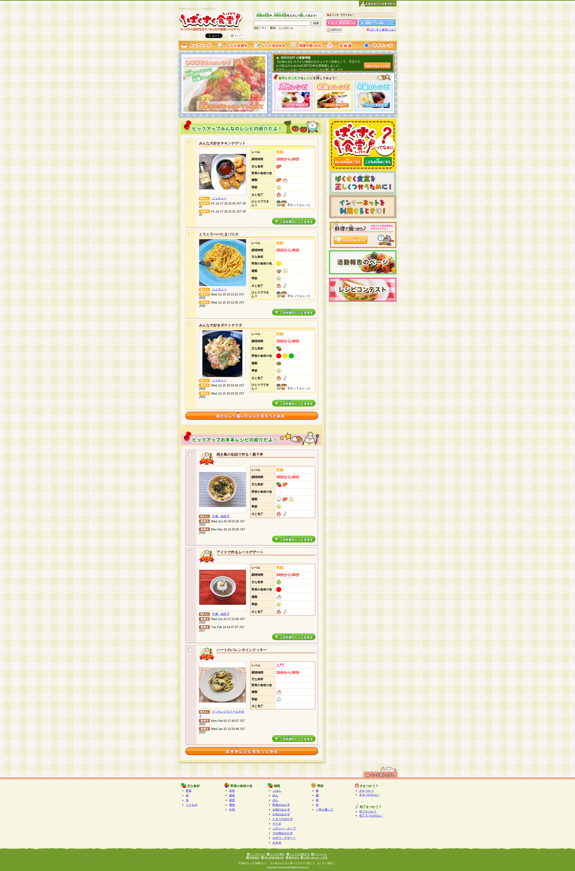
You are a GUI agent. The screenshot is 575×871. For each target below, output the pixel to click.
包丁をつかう (368, 811)
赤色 (232, 790)
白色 (232, 809)
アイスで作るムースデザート (240, 552)
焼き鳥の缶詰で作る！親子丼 (240, 454)
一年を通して (324, 809)
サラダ (276, 823)
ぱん (275, 800)
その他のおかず (282, 833)
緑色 (232, 800)
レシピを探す (277, 854)
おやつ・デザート (284, 838)
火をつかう (366, 790)
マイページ (320, 854)
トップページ (257, 854)
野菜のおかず (281, 805)
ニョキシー (219, 198)
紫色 (232, 805)
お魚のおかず (281, 814)
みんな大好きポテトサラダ (220, 325)
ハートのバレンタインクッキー (242, 650)
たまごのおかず (282, 819)
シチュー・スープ (284, 828)
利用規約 (254, 857)
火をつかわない (369, 794)
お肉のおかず (281, 809)
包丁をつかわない (371, 815)
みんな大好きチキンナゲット (222, 143)
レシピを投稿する (300, 854)
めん (275, 795)
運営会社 (294, 857)
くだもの (191, 805)
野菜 (189, 790)
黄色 (232, 795)
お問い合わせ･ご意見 (315, 857)
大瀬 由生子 (221, 516)
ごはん (276, 790)
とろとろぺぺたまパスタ (219, 234)
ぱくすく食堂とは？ (383, 29)
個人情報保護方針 (274, 857)
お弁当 (276, 842)
